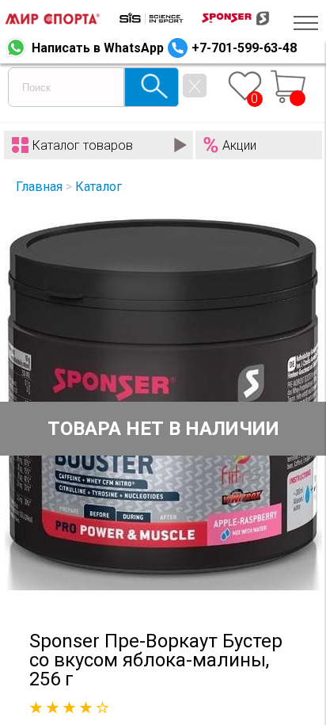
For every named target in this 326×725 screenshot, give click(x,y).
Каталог (98, 186)
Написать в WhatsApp (98, 47)
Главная (39, 186)
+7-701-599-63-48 (244, 47)
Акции (239, 145)
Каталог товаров (82, 145)
